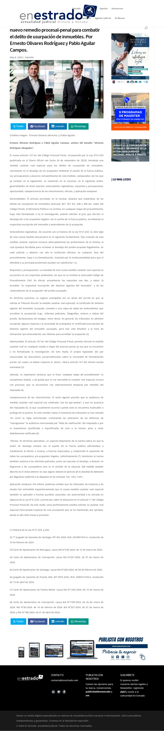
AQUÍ (123, 691)
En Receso (120, 18)
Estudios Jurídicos (81, 18)
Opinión (104, 8)
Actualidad (90, 8)
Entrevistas (117, 8)
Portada (76, 8)
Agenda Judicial (103, 18)
